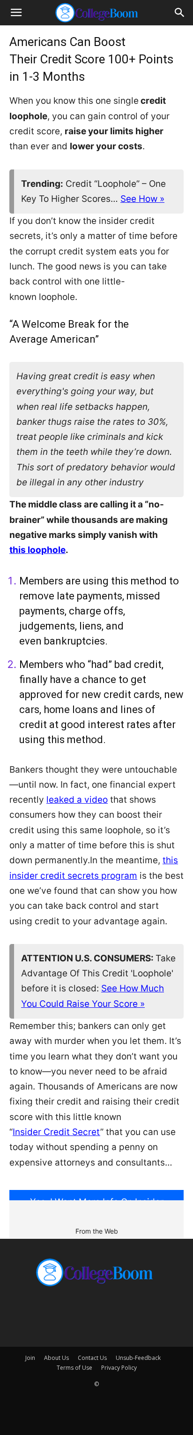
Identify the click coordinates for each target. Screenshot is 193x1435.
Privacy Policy (119, 1368)
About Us (56, 1358)
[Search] (180, 12)
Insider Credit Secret (56, 1132)
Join (30, 1358)
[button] (16, 12)
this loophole (37, 550)
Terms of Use (74, 1368)
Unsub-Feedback (138, 1358)
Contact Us (92, 1358)
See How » (142, 198)
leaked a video (77, 799)
